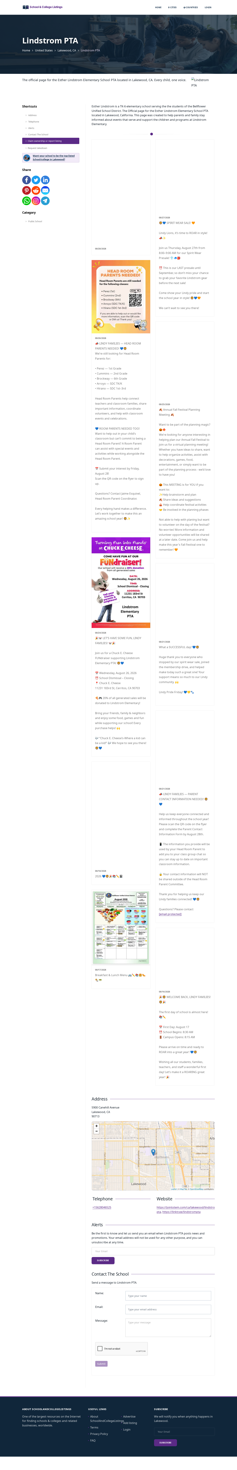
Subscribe (103, 1260)
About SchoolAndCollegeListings (107, 1419)
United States (44, 50)
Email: (99, 1307)
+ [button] (96, 1126)
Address (32, 115)
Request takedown (37, 148)
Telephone (33, 121)
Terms (94, 1427)
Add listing (130, 1423)
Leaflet (174, 1189)
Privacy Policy (99, 1434)
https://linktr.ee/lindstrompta (181, 1212)
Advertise (129, 1416)
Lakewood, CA (67, 50)
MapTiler (183, 1189)
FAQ (93, 1440)
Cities (173, 7)
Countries (191, 7)
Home (158, 7)
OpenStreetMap (196, 1189)
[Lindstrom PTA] (153, 1152)
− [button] (96, 1131)
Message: (101, 1321)
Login (208, 7)
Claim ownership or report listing (45, 140)
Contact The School (38, 134)
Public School (35, 221)
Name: (99, 1293)
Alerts (31, 128)
